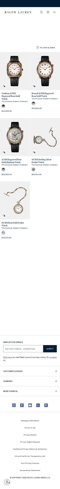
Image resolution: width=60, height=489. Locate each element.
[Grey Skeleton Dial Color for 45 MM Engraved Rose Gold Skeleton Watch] (3, 169)
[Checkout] (48, 12)
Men (6, 22)
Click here (7, 356)
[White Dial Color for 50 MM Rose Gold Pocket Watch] (3, 232)
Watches (15, 22)
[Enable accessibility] (7, 482)
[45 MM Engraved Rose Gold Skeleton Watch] (15, 137)
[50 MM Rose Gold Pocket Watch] (15, 200)
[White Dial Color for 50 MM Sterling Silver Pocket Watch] (33, 169)
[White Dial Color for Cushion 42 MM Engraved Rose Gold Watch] (3, 106)
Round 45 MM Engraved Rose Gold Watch (43, 94)
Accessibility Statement (30, 470)
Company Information (30, 420)
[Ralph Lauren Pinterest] (46, 405)
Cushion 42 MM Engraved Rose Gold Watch (11, 96)
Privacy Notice (30, 434)
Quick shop (4, 83)
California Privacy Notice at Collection (30, 448)
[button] (41, 12)
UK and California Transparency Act (30, 455)
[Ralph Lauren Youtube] (30, 405)
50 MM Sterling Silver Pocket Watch (42, 161)
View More (9, 39)
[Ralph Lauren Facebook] (22, 405)
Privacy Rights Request (30, 441)
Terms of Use (30, 427)
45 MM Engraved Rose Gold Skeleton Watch (11, 161)
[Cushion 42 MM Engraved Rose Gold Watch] (15, 71)
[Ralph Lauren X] (38, 405)
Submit (50, 349)
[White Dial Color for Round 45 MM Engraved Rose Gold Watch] (33, 103)
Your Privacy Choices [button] (30, 463)
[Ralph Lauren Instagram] (14, 405)
